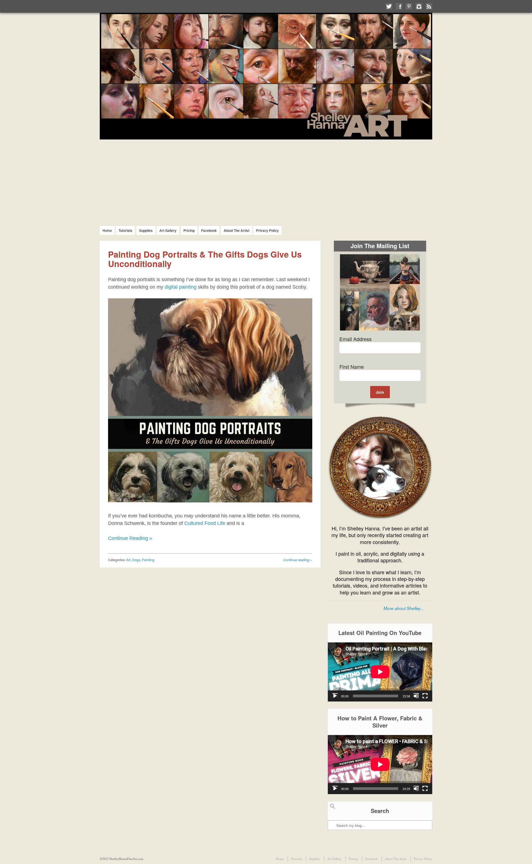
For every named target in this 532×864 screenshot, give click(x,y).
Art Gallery (168, 230)
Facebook (209, 230)
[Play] (335, 696)
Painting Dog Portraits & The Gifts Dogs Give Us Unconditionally (205, 259)
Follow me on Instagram (419, 6)
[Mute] (416, 696)
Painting (148, 559)
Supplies (146, 230)
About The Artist (236, 230)
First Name (351, 366)
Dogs (136, 559)
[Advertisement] (266, 181)
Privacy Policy (267, 230)
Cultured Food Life (204, 523)
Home (107, 230)
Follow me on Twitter (389, 6)
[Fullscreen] (425, 696)
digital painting (180, 287)
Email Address (355, 338)
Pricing (189, 230)
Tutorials (125, 230)
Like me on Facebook (399, 6)
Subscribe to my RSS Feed (429, 6)
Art (128, 559)
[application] (380, 671)
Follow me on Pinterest (409, 6)
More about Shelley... (403, 608)
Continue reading (297, 559)
